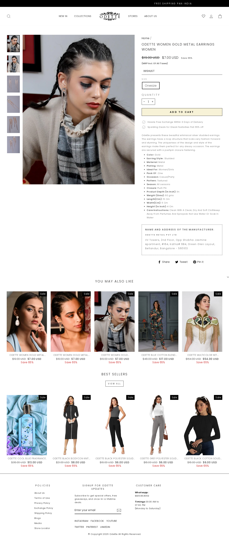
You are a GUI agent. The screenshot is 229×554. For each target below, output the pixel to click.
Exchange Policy (43, 508)
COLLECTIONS (82, 16)
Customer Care (148, 485)
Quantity (151, 95)
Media (38, 523)
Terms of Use (42, 498)
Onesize (151, 85)
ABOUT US (150, 16)
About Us (39, 493)
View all (114, 383)
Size (144, 79)
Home (146, 38)
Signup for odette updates (97, 487)
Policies (43, 485)
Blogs (37, 518)
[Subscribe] (119, 510)
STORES (133, 16)
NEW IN (63, 16)
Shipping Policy (43, 513)
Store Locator (42, 528)
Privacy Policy (42, 503)
